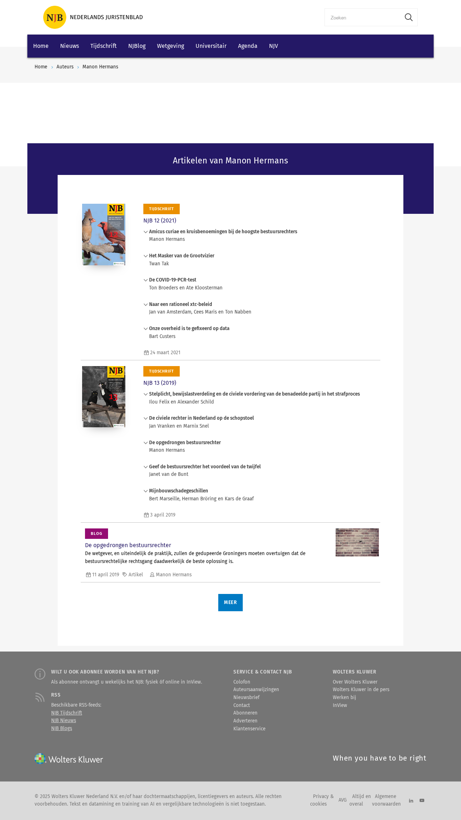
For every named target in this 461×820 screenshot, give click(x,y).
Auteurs (65, 67)
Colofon (241, 682)
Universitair (211, 45)
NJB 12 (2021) (159, 220)
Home (41, 45)
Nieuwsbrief (246, 697)
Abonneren (245, 713)
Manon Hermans (100, 67)
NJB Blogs (61, 728)
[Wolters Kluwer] (93, 17)
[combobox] (362, 17)
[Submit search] (408, 17)
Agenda (248, 45)
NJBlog (137, 45)
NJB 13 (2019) (159, 382)
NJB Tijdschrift (66, 713)
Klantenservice (249, 729)
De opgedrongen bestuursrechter (128, 545)
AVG (342, 800)
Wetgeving (170, 45)
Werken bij (344, 697)
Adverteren (245, 721)
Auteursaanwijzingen (256, 690)
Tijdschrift (103, 45)
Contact (241, 705)
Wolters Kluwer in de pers (361, 690)
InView (340, 705)
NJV (273, 45)
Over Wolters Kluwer (355, 682)
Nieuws (69, 45)
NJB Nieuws (63, 721)
